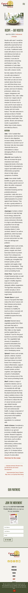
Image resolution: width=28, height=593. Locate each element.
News (14, 576)
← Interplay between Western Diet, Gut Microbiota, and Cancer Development (13, 467)
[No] (26, 587)
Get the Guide (8, 540)
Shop (14, 579)
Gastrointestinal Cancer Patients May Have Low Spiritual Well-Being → (14, 474)
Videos (14, 573)
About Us (14, 567)
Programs (14, 570)
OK (14, 590)
